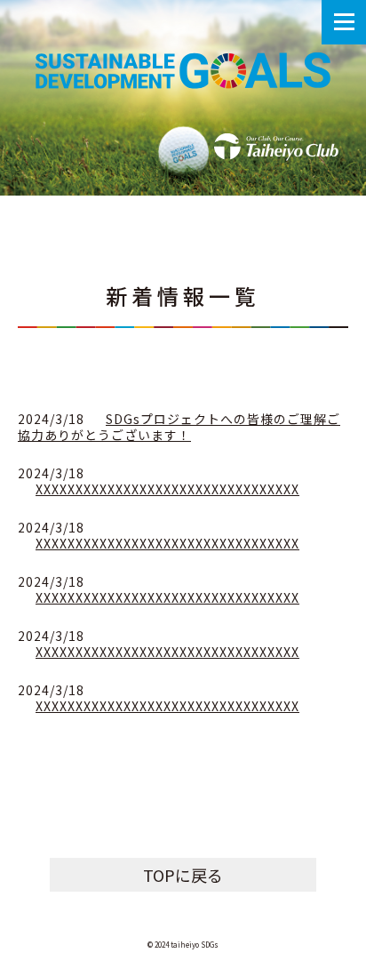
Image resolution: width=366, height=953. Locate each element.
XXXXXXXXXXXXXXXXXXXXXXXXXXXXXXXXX (167, 489)
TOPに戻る (183, 874)
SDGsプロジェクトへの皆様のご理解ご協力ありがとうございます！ (179, 427)
